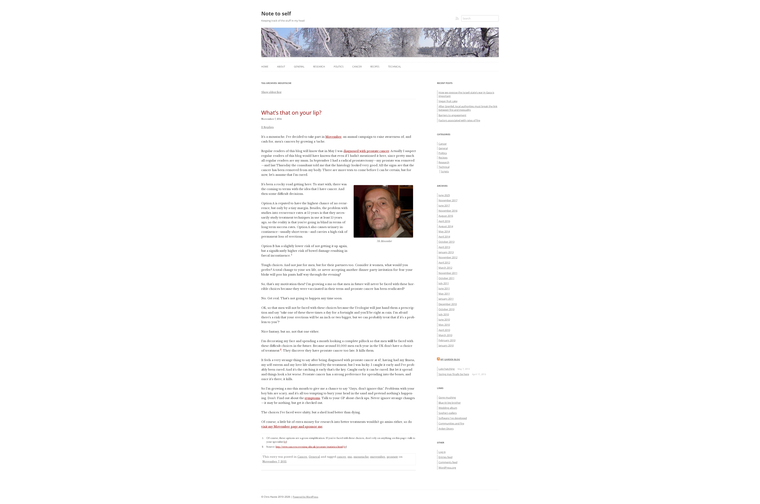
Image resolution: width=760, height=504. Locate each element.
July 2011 (444, 283)
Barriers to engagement (452, 115)
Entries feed (445, 457)
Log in (442, 452)
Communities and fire (451, 423)
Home (264, 66)
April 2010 (444, 330)
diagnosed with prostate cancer (366, 151)
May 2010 (444, 324)
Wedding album (448, 408)
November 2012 (448, 257)
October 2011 (446, 278)
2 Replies (267, 127)
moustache (361, 456)
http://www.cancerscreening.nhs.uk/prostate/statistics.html (309, 446)
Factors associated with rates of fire (459, 120)
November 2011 (448, 273)
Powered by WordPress (305, 496)
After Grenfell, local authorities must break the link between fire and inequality (468, 108)
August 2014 (446, 226)
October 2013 (446, 241)
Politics (339, 66)
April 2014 (444, 236)
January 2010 (446, 345)
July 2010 (444, 314)
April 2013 (444, 247)
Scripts (445, 171)
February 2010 (447, 340)
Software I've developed (453, 418)
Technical (394, 66)
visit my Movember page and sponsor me (291, 426)
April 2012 (444, 262)
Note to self (276, 13)
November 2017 (448, 200)
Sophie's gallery (448, 413)
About (281, 66)
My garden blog (450, 359)
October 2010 (446, 309)
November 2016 (448, 210)
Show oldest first (271, 92)
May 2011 (444, 293)
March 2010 (445, 335)
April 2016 (444, 221)
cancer (341, 456)
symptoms (312, 398)
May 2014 (444, 231)
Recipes (374, 66)
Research (319, 66)
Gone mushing (447, 397)
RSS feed (457, 18)
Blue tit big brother (450, 402)
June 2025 (444, 195)
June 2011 (444, 288)
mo (350, 456)
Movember (333, 137)
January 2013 (446, 252)
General (299, 66)
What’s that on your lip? (291, 112)
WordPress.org (447, 467)
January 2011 (446, 298)
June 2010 (444, 319)
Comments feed (448, 462)
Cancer (357, 66)
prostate (392, 456)
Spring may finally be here (454, 374)
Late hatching (447, 369)
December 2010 (448, 304)
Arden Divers (446, 428)
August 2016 (446, 216)
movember (377, 456)
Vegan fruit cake (448, 101)
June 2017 (444, 205)
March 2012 (445, 267)
